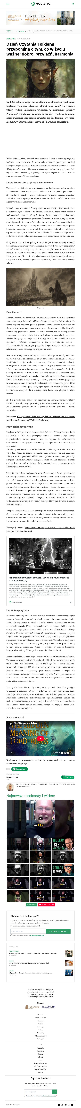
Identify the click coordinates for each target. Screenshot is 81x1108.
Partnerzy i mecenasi (40, 1063)
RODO (40, 1072)
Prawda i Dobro (40, 1018)
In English (40, 1039)
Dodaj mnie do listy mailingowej (58, 931)
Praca (40, 1060)
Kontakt (40, 1054)
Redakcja (41, 1048)
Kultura (40, 1030)
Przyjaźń (10, 473)
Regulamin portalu (40, 1066)
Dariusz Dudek (12, 777)
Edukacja (40, 1027)
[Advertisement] (40, 140)
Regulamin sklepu (40, 1069)
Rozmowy (40, 1033)
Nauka (40, 1024)
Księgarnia (40, 1051)
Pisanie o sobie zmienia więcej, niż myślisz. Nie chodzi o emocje (33, 953)
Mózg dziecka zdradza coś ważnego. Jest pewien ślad (29, 963)
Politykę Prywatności (37, 935)
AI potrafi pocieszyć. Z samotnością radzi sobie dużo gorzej (31, 973)
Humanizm (21, 31)
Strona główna (9, 31)
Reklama (40, 1057)
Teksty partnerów (41, 1036)
